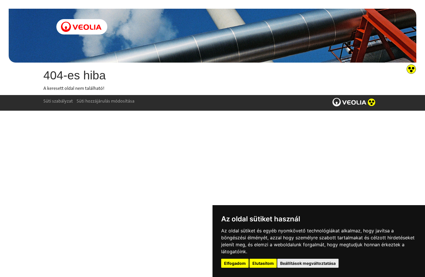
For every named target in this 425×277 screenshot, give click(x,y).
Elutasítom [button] (263, 263)
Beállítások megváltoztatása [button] (308, 263)
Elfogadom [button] (235, 263)
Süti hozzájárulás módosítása (105, 101)
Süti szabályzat (58, 101)
